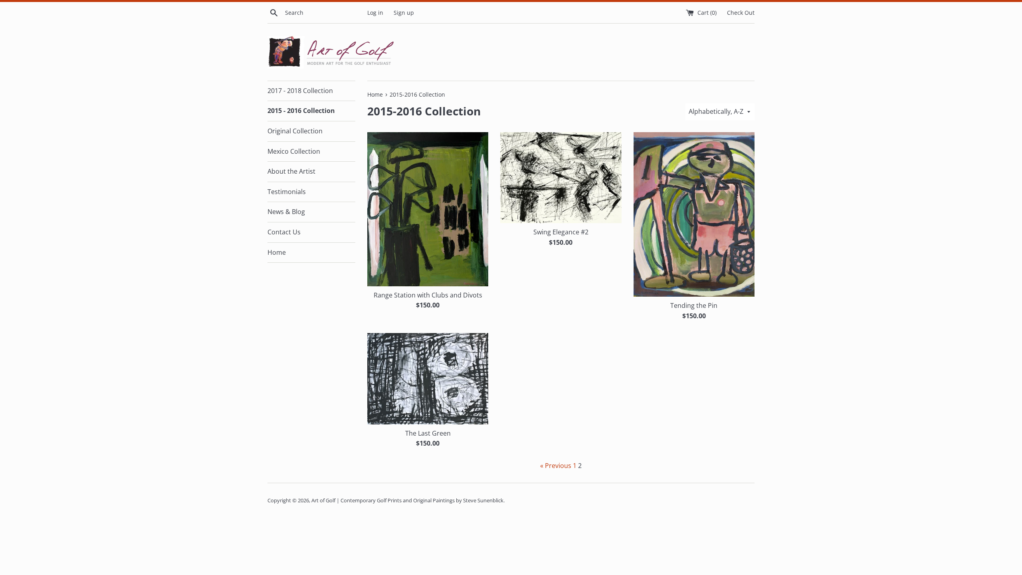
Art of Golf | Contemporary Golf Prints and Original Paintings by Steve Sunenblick (407, 500)
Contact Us (284, 232)
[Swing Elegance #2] (560, 177)
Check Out (741, 12)
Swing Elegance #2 (560, 232)
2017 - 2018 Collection (300, 90)
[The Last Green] (427, 378)
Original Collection (295, 131)
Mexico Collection (293, 151)
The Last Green (428, 433)
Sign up (404, 12)
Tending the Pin (693, 305)
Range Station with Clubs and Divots (428, 295)
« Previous (555, 465)
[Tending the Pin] (694, 214)
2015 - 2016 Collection (301, 110)
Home (276, 252)
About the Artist (291, 171)
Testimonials (286, 191)
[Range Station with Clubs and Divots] (427, 209)
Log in (375, 12)
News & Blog (286, 211)
